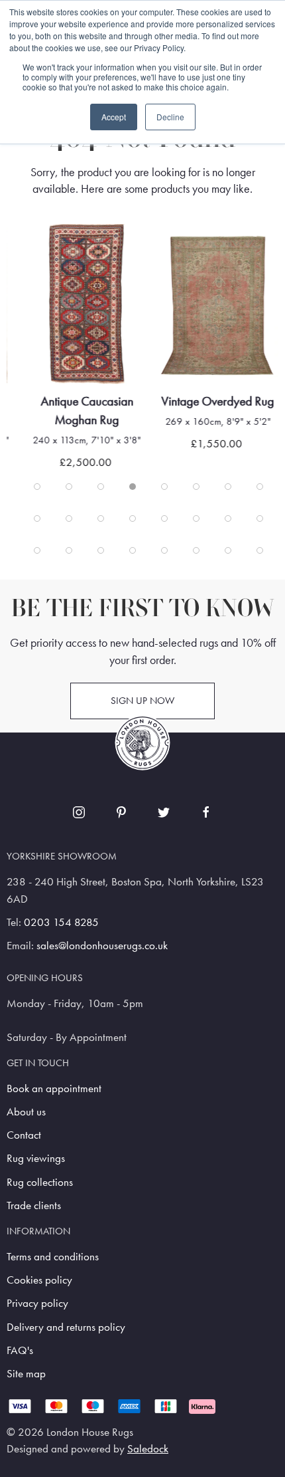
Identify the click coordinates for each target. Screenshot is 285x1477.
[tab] (37, 486)
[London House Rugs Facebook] (206, 812)
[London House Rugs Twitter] (163, 812)
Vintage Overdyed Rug (218, 401)
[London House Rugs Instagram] (79, 812)
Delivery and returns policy (66, 1327)
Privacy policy (37, 1303)
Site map (26, 1374)
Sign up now (142, 700)
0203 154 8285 (61, 922)
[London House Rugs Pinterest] (121, 812)
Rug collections (40, 1182)
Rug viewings (36, 1158)
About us (26, 1112)
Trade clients (34, 1205)
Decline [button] (170, 116)
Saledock (147, 1449)
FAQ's (20, 1350)
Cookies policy (39, 1280)
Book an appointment (54, 1088)
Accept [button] (113, 116)
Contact (24, 1135)
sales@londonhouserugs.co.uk (102, 946)
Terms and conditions (53, 1257)
